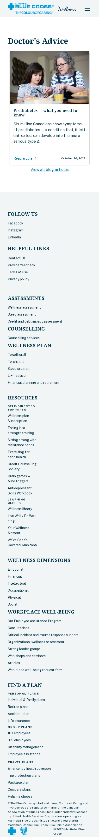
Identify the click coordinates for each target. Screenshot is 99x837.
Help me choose (20, 796)
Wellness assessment (24, 307)
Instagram (16, 230)
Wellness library (20, 509)
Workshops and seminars (27, 656)
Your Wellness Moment (18, 530)
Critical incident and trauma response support (43, 635)
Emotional (15, 569)
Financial (15, 576)
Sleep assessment (22, 314)
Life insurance (19, 721)
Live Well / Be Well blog (22, 518)
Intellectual (17, 583)
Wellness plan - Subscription (19, 418)
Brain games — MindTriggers (19, 478)
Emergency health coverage (29, 768)
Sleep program (19, 369)
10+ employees (19, 733)
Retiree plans (18, 707)
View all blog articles (50, 169)
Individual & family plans (26, 700)
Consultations (18, 628)
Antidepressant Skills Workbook (20, 490)
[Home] (31, 8)
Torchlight (16, 362)
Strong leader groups (24, 649)
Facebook (15, 223)
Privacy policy (18, 279)
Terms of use (18, 272)
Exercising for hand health (19, 454)
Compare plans (19, 789)
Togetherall (17, 355)
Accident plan (18, 714)
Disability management (25, 747)
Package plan (18, 782)
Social (12, 604)
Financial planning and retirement (34, 383)
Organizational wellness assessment (36, 642)
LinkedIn (14, 237)
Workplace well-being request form (35, 670)
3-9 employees (19, 740)
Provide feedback (21, 265)
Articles (14, 663)
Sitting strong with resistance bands (22, 442)
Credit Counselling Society (22, 466)
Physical (14, 597)
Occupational (18, 590)
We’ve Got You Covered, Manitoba (22, 542)
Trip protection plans (24, 775)
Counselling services (24, 338)
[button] (87, 8)
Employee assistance (24, 754)
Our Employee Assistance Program (34, 621)
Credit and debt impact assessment (35, 321)
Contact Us (16, 258)
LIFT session (17, 376)
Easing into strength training (21, 430)
